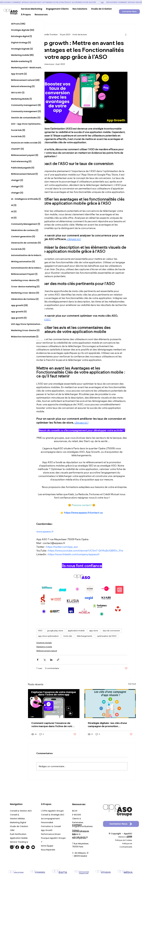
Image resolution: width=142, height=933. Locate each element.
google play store (55, 630)
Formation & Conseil (51, 826)
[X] (22, 847)
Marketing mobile (44, 646)
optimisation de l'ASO (106, 636)
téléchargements (84, 636)
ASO (40, 630)
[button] (31, 9)
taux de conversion (111, 630)
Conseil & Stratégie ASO (52, 814)
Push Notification (18, 834)
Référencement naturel (46, 650)
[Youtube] (33, 847)
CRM (12, 830)
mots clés (67, 636)
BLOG (74, 810)
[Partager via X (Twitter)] (44, 659)
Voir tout (132, 684)
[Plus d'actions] (125, 34)
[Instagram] (12, 847)
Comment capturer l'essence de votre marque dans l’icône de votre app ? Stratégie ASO (52, 724)
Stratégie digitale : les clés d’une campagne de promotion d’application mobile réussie (107, 724)
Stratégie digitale (44, 642)
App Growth (46, 830)
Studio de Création (19, 826)
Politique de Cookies (123, 840)
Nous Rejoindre (48, 849)
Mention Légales (125, 837)
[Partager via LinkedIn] (51, 659)
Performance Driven (51, 834)
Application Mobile (19, 838)
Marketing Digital (18, 822)
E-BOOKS (76, 814)
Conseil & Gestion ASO (21, 810)
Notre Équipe (47, 845)
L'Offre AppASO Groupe (52, 810)
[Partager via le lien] (58, 659)
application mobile (76, 630)
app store (93, 630)
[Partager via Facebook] (37, 659)
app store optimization (48, 636)
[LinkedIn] (28, 847)
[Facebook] (17, 847)
